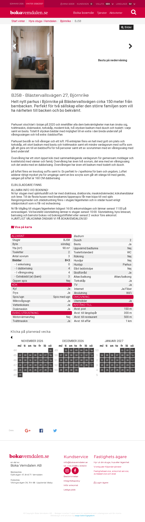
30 (20, 375)
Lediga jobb (70, 489)
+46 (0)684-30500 (77, 465)
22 (51, 365)
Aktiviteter (115, 12)
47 (15, 365)
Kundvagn (84, 3)
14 (45, 360)
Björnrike (65, 21)
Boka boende (83, 12)
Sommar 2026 (17, 3)
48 (15, 370)
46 (15, 360)
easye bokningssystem (85, 515)
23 (20, 370)
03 (25, 355)
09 (20, 360)
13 (40, 360)
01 (51, 350)
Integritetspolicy (72, 480)
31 (76, 370)
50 (56, 355)
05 (35, 355)
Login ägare (101, 482)
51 (56, 360)
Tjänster (102, 12)
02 (20, 355)
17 (25, 365)
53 (56, 370)
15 (51, 360)
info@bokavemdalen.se (76, 462)
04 (30, 355)
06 (40, 355)
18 (30, 365)
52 (56, 365)
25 (30, 370)
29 (51, 370)
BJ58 (78, 21)
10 (25, 360)
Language (124, 3)
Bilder (128, 27)
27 (40, 370)
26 (35, 370)
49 (15, 375)
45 (15, 355)
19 (35, 365)
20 (40, 365)
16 (20, 365)
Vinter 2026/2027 (34, 3)
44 (15, 350)
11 (30, 360)
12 (35, 360)
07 (45, 355)
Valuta (103, 3)
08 (51, 355)
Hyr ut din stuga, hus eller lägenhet (111, 462)
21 (45, 365)
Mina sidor (68, 4)
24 (25, 370)
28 (45, 370)
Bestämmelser (71, 476)
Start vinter (18, 21)
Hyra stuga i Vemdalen (42, 21)
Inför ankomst (71, 485)
